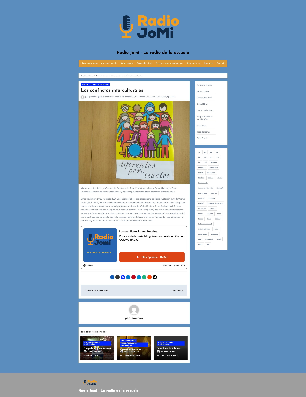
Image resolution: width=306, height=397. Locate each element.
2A (205, 152)
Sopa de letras (193, 63)
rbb (199, 239)
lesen (200, 219)
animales (201, 167)
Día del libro (202, 104)
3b (217, 152)
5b (211, 157)
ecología (220, 188)
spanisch (209, 239)
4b (199, 157)
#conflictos (129, 97)
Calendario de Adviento (169, 349)
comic (220, 178)
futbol (200, 203)
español (201, 198)
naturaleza (202, 234)
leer (219, 213)
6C (206, 162)
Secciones (201, 125)
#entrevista (152, 97)
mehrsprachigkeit (205, 224)
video (200, 244)
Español (220, 63)
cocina (210, 178)
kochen (213, 208)
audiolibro (214, 167)
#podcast (171, 97)
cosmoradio (203, 183)
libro (209, 219)
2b (211, 152)
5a (205, 157)
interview (202, 208)
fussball (212, 198)
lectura (210, 213)
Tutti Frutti (202, 138)
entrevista (202, 193)
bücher (201, 178)
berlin (200, 172)
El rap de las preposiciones (97, 349)
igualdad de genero (215, 203)
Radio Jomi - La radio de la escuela (153, 53)
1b (199, 152)
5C (218, 157)
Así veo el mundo (109, 63)
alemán (214, 162)
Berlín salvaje (126, 63)
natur (216, 229)
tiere (219, 239)
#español (162, 97)
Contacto (208, 63)
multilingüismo (204, 229)
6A (199, 162)
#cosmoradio (141, 97)
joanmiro (93, 97)
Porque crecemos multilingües (169, 63)
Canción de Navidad (130, 350)
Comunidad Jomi (144, 63)
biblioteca (211, 172)
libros (217, 219)
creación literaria (205, 188)
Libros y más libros (89, 63)
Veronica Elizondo (95, 351)
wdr (208, 244)
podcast (214, 234)
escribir (214, 193)
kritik (200, 213)
